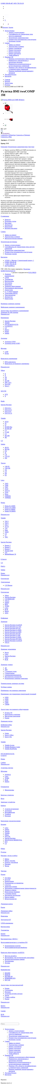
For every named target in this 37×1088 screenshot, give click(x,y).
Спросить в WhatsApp (8, 135)
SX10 (6, 421)
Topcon (7, 831)
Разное (7, 718)
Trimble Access (9, 745)
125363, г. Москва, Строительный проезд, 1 (19, 260)
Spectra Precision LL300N (13, 630)
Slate (6, 530)
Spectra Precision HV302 (13, 633)
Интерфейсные (10, 812)
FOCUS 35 (8, 413)
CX (6, 454)
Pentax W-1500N (10, 508)
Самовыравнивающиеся (13, 675)
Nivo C (7, 386)
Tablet (7, 532)
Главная (7, 79)
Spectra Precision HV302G (13, 639)
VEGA (7, 601)
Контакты (8, 76)
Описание (4, 147)
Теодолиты (8, 283)
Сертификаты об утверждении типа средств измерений (21, 35)
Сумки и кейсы (10, 997)
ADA (6, 613)
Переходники (9, 881)
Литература (9, 225)
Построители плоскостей (13, 677)
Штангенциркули (11, 899)
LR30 (6, 699)
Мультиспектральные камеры (15, 959)
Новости (8, 219)
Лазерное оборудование (13, 286)
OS (6, 470)
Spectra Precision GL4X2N (13, 625)
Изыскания (8, 226)
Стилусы (8, 885)
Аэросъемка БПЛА (11, 293)
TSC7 (6, 525)
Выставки (8, 223)
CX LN (7, 456)
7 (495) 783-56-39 (18, 3)
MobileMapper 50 (10, 554)
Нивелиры (8, 284)
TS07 (6, 487)
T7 (6, 535)
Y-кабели (8, 814)
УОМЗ (7, 606)
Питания (8, 816)
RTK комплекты (10, 362)
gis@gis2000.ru (10, 266)
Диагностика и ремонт (16, 46)
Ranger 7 (7, 549)
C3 (6, 430)
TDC (6, 537)
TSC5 (6, 523)
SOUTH (7, 836)
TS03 (6, 483)
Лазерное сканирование (9, 275)
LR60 (6, 702)
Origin (7, 733)
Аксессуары (9, 83)
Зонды (7, 995)
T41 (6, 552)
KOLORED (32, 272)
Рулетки (7, 85)
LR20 (6, 697)
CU (6, 533)
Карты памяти (9, 897)
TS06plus (8, 496)
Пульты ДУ (8, 713)
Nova (6, 494)
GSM (6, 352)
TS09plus (8, 497)
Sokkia (7, 333)
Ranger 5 (7, 547)
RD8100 (7, 975)
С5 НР (7, 432)
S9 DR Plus (8, 427)
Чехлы (7, 866)
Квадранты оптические (12, 895)
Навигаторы (9, 298)
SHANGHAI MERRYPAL (13, 840)
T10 (6, 528)
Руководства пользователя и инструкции (22, 39)
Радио (7, 353)
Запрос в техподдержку (16, 32)
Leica (6, 608)
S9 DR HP (8, 428)
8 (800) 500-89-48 (6, 3)
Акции (10, 27)
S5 (5, 423)
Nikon (7, 595)
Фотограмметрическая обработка (16, 947)
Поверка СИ (9, 57)
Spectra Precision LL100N (13, 632)
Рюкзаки (8, 864)
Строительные (10, 673)
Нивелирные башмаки (12, 892)
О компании (5, 216)
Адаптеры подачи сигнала (13, 993)
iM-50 (7, 447)
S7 (5, 425)
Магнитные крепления (12, 716)
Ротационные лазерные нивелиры (16, 678)
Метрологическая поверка (13, 238)
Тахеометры (9, 279)
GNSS (7, 277)
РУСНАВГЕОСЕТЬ (11, 324)
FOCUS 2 (8, 408)
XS (6, 377)
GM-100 (7, 468)
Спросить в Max (6, 137)
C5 (6, 434)
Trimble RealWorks (11, 749)
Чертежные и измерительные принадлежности (20, 888)
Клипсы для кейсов (11, 862)
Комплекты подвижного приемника (17, 363)
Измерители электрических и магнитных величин (19, 61)
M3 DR (7, 435)
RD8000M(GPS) (10, 978)
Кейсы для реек (10, 860)
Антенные (8, 810)
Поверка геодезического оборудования (22, 59)
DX (6, 458)
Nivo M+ (8, 384)
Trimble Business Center (12, 747)
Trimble (7, 323)
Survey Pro (8, 737)
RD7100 (7, 980)
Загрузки (31, 147)
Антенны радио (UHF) (12, 343)
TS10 (6, 489)
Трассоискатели (10, 295)
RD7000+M (8, 976)
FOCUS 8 (8, 411)
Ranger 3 (7, 545)
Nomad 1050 (9, 551)
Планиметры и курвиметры (14, 883)
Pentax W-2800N (10, 511)
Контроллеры (9, 281)
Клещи (7, 988)
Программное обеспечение (14, 288)
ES (6, 475)
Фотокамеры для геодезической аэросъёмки (19, 957)
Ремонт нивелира (14, 52)
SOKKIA (8, 774)
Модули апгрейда (11, 956)
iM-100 (7, 449)
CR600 (7, 704)
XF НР (7, 381)
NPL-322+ (8, 382)
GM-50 (7, 466)
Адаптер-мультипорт (12, 809)
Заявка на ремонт (14, 45)
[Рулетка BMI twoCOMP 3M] (2, 131)
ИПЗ (6, 604)
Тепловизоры (9, 961)
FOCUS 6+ (8, 410)
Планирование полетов (13, 946)
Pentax (7, 331)
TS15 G (7, 490)
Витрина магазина (11, 228)
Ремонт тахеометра (15, 48)
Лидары (7, 963)
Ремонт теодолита (15, 50)
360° (6, 669)
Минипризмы (9, 790)
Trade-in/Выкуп (14, 55)
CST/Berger (8, 585)
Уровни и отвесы (10, 890)
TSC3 (6, 521)
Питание (8, 992)
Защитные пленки (11, 886)
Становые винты (10, 893)
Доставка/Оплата (10, 74)
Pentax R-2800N (10, 509)
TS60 (6, 485)
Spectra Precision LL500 (12, 635)
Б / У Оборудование (11, 291)
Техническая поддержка (9, 242)
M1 (6, 437)
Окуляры (8, 878)
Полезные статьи (10, 221)
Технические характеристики (19, 38)
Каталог (5, 27)
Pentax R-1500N (10, 506)
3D (6, 668)
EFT (6, 842)
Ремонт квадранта (15, 53)
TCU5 (7, 526)
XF (6, 379)
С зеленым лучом (10, 671)
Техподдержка (9, 31)
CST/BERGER (10, 599)
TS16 (6, 492)
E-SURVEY (9, 326)
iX (5, 453)
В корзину (6, 133)
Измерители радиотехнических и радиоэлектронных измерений (20, 65)
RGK (6, 609)
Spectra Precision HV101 (13, 628)
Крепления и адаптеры (12, 714)
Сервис (7, 43)
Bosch (7, 611)
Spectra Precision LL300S (13, 637)
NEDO (7, 781)
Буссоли (7, 879)
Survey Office (9, 735)
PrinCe (7, 330)
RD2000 (7, 973)
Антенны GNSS (10, 341)
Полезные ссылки (15, 41)
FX (6, 451)
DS (6, 473)
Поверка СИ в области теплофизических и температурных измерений (22, 68)
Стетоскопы (9, 990)
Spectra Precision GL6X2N (13, 640)
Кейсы (7, 859)
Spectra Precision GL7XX (13, 626)
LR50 (6, 701)
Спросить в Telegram (23, 135)
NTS (6, 394)
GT (6, 328)
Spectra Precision (10, 321)
